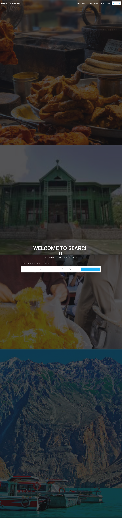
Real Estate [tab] (47, 263)
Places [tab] (24, 263)
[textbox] (51, 269)
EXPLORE (90, 3)
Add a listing (117, 3)
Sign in (104, 3)
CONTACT (96, 3)
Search (91, 269)
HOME (78, 3)
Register (108, 3)
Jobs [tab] (40, 263)
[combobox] (51, 269)
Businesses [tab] (32, 263)
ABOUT (84, 3)
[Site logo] (5, 3)
